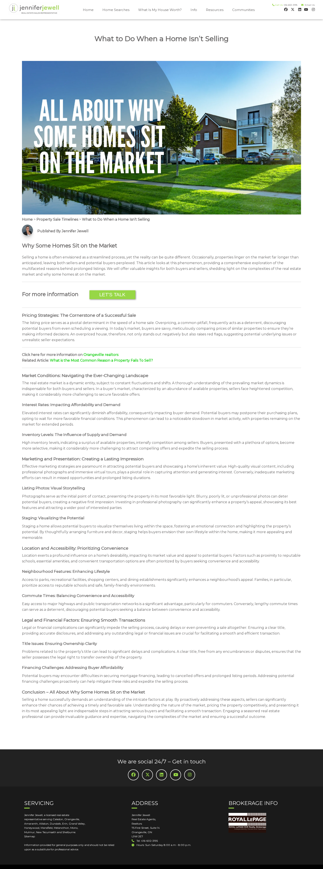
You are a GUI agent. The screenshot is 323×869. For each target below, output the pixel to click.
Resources (214, 10)
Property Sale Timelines (57, 219)
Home (88, 10)
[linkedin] (299, 9)
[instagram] (313, 9)
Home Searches (115, 10)
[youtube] (306, 9)
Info (194, 10)
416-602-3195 (290, 5)
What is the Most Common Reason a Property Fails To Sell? (101, 360)
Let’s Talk (112, 294)
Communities (243, 10)
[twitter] (292, 9)
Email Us (309, 5)
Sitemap (29, 836)
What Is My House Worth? (160, 10)
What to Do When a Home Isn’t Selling (116, 219)
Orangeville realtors (100, 355)
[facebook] (285, 9)
